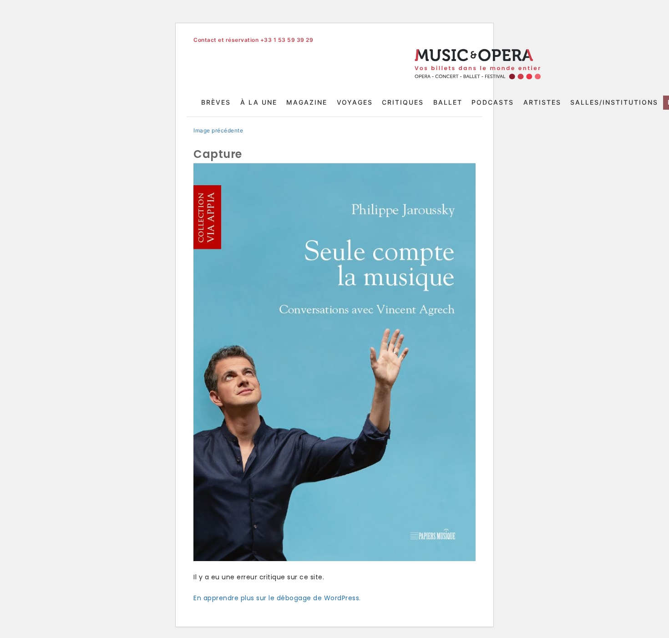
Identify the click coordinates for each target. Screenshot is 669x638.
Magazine (306, 102)
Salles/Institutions (614, 102)
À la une (258, 102)
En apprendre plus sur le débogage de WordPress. (277, 598)
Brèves (216, 102)
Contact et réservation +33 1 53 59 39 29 (253, 39)
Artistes (542, 102)
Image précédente (218, 130)
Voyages (355, 102)
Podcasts (492, 102)
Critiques (403, 102)
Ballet (447, 102)
